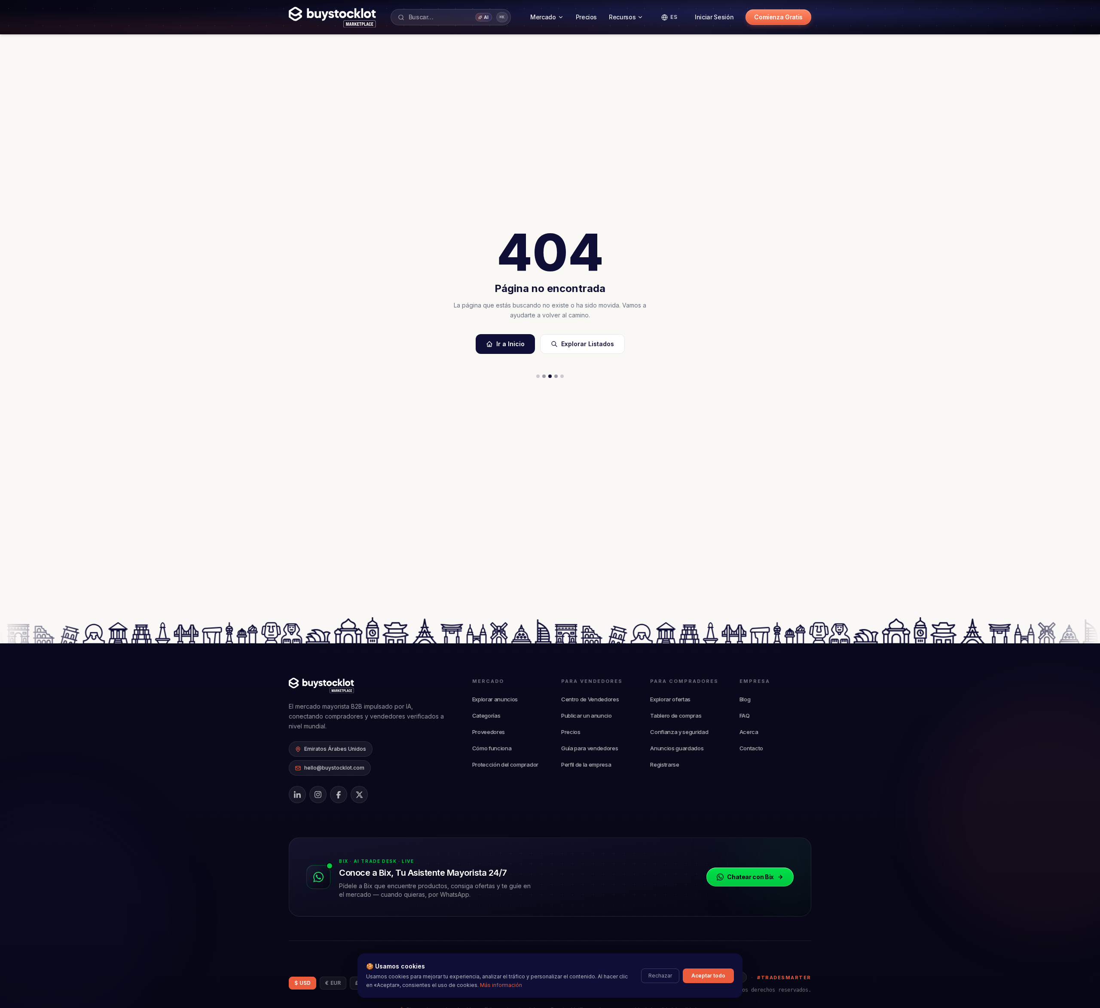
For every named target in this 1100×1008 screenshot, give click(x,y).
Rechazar (660, 975)
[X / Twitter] (359, 794)
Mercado (543, 17)
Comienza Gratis (778, 17)
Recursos (622, 17)
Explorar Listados (587, 343)
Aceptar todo (708, 975)
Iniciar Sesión (714, 17)
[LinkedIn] (297, 794)
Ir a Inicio (510, 343)
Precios (586, 17)
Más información (501, 985)
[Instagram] (318, 794)
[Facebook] (338, 794)
